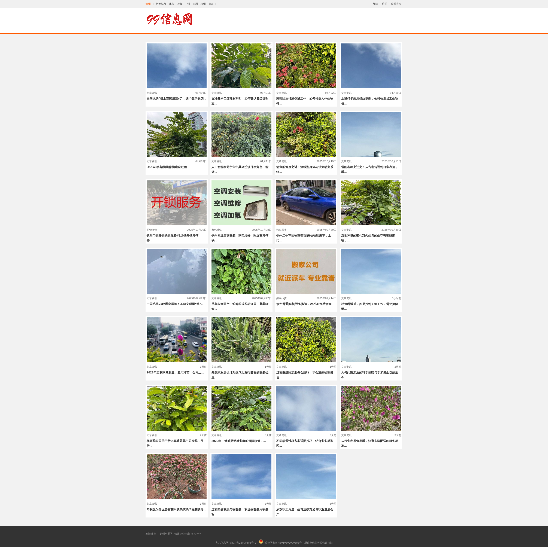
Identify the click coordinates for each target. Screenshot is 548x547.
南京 (211, 3)
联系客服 (396, 3)
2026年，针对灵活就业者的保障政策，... (238, 441)
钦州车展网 (166, 533)
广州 (187, 3)
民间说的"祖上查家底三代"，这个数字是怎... (176, 98)
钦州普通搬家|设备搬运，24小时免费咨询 (304, 304)
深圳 (195, 3)
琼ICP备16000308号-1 (243, 542)
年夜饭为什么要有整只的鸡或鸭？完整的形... (176, 509)
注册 (384, 3)
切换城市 (161, 3)
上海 (179, 3)
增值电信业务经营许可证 (318, 542)
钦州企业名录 (182, 533)
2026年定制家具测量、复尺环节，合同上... (175, 372)
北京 (171, 3)
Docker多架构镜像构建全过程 (167, 167)
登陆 (375, 3)
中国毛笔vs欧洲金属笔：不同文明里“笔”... (175, 304)
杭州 (203, 3)
